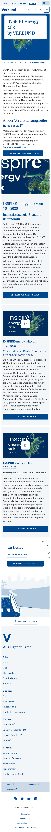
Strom (6, 662)
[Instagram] (15, 798)
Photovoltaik (9, 673)
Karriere (7, 719)
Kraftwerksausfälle (12, 774)
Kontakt (7, 683)
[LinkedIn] (35, 798)
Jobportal (8, 724)
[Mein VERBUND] (41, 10)
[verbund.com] (7, 638)
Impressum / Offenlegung (25, 827)
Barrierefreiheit (25, 818)
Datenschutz (25, 814)
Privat (6, 657)
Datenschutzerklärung (14, 147)
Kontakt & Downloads (14, 712)
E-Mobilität (8, 701)
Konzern (7, 747)
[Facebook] (22, 798)
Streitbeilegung (10, 678)
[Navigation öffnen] (47, 10)
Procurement (9, 769)
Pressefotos (9, 763)
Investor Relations (12, 758)
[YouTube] (28, 798)
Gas (5, 667)
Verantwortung (10, 753)
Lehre (6, 740)
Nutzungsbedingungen (25, 823)
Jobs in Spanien (11, 735)
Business (7, 691)
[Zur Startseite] (8, 10)
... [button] (17, 62)
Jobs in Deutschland (13, 730)
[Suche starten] (35, 10)
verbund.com (8, 62)
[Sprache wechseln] (29, 10)
